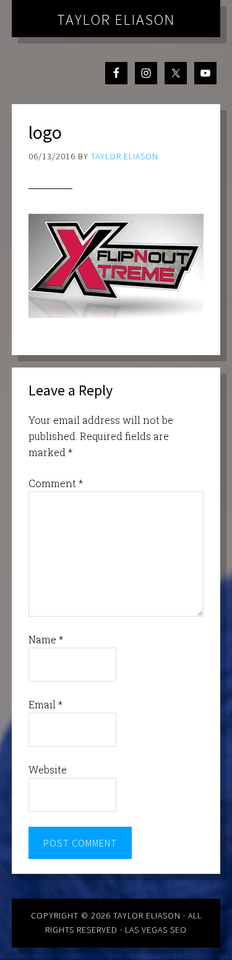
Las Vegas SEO (156, 929)
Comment (55, 483)
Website (47, 769)
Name (45, 639)
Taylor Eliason (116, 19)
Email (45, 704)
